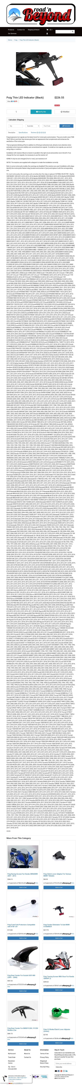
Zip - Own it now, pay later (12, 1068)
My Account (12, 1053)
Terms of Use (44, 1053)
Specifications (23, 132)
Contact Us (21, 30)
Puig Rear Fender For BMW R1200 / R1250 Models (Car (23, 1029)
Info (37, 883)
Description (11, 132)
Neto (67, 1076)
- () (49, 30)
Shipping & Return (34, 30)
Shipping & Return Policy (44, 1062)
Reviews (34, 132)
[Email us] (56, 1071)
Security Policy (44, 1067)
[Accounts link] (47, 34)
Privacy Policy (44, 1057)
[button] (65, 112)
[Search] (73, 31)
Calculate (67, 126)
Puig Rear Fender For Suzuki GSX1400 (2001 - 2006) (21, 976)
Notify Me (42, 112)
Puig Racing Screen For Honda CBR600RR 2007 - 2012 (23, 875)
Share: (9, 101)
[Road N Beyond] (41, 14)
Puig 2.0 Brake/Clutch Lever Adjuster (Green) (57, 1030)
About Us (27, 1053)
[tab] (11, 133)
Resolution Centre (11, 1062)
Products (11, 30)
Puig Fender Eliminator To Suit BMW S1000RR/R (57, 926)
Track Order (12, 1057)
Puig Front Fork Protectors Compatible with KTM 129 (21, 926)
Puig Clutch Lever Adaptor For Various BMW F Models (57, 875)
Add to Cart (23, 887)
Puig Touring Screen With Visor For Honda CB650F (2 (59, 977)
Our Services (12, 33)
